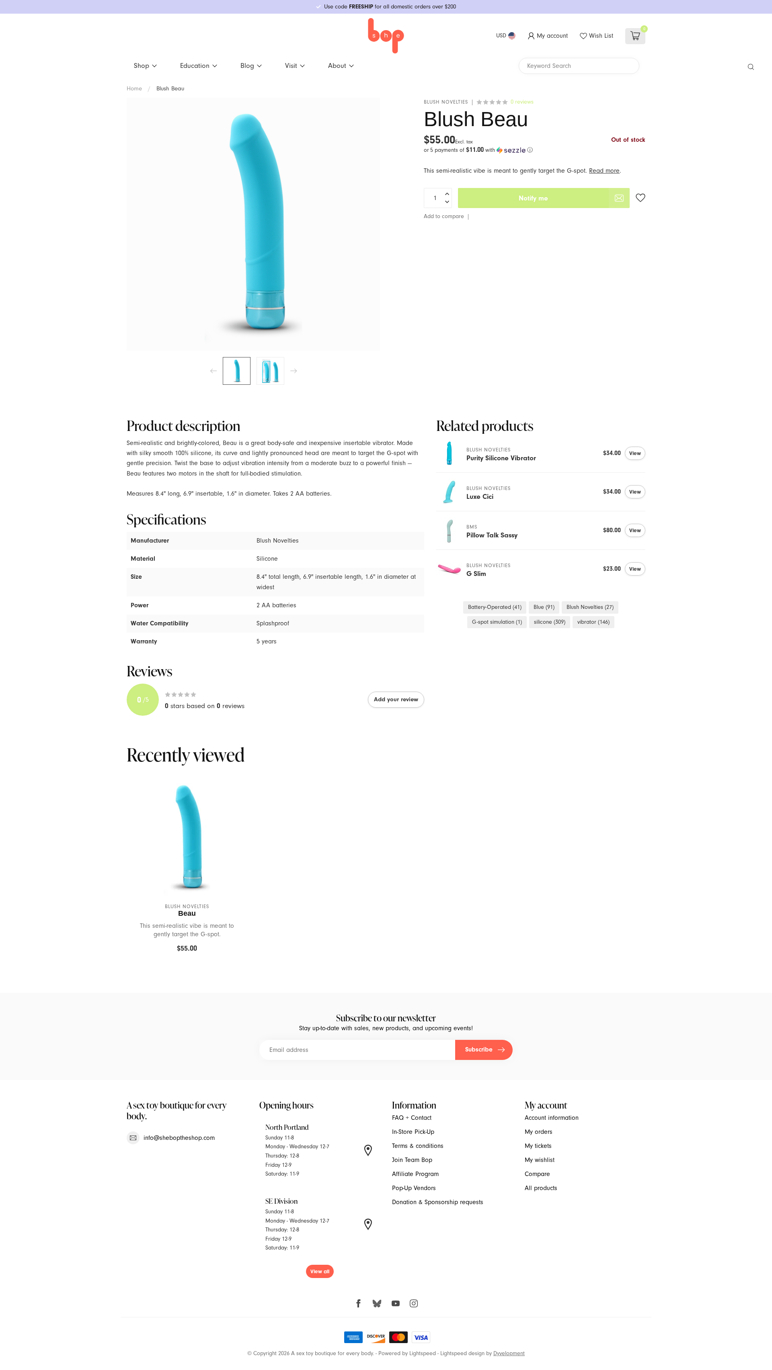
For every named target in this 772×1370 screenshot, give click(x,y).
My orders (538, 1131)
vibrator (593, 622)
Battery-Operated (495, 607)
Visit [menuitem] (291, 65)
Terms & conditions (417, 1145)
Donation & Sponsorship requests (437, 1202)
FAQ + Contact (411, 1117)
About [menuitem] (337, 65)
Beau (187, 913)
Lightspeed (422, 1353)
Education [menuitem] (194, 65)
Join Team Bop (412, 1160)
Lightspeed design (462, 1353)
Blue (544, 607)
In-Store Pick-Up (413, 1131)
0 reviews (522, 101)
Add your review (396, 699)
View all (319, 1271)
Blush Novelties (446, 102)
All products (541, 1188)
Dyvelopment (509, 1353)
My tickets (538, 1145)
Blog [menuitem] (247, 65)
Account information (552, 1117)
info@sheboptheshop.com (179, 1137)
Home (134, 88)
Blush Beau (170, 88)
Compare (537, 1174)
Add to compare (444, 216)
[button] (534, 150)
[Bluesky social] (377, 1303)
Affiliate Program (415, 1174)
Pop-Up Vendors (414, 1188)
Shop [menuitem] (141, 65)
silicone (549, 622)
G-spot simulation (497, 622)
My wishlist (539, 1160)
